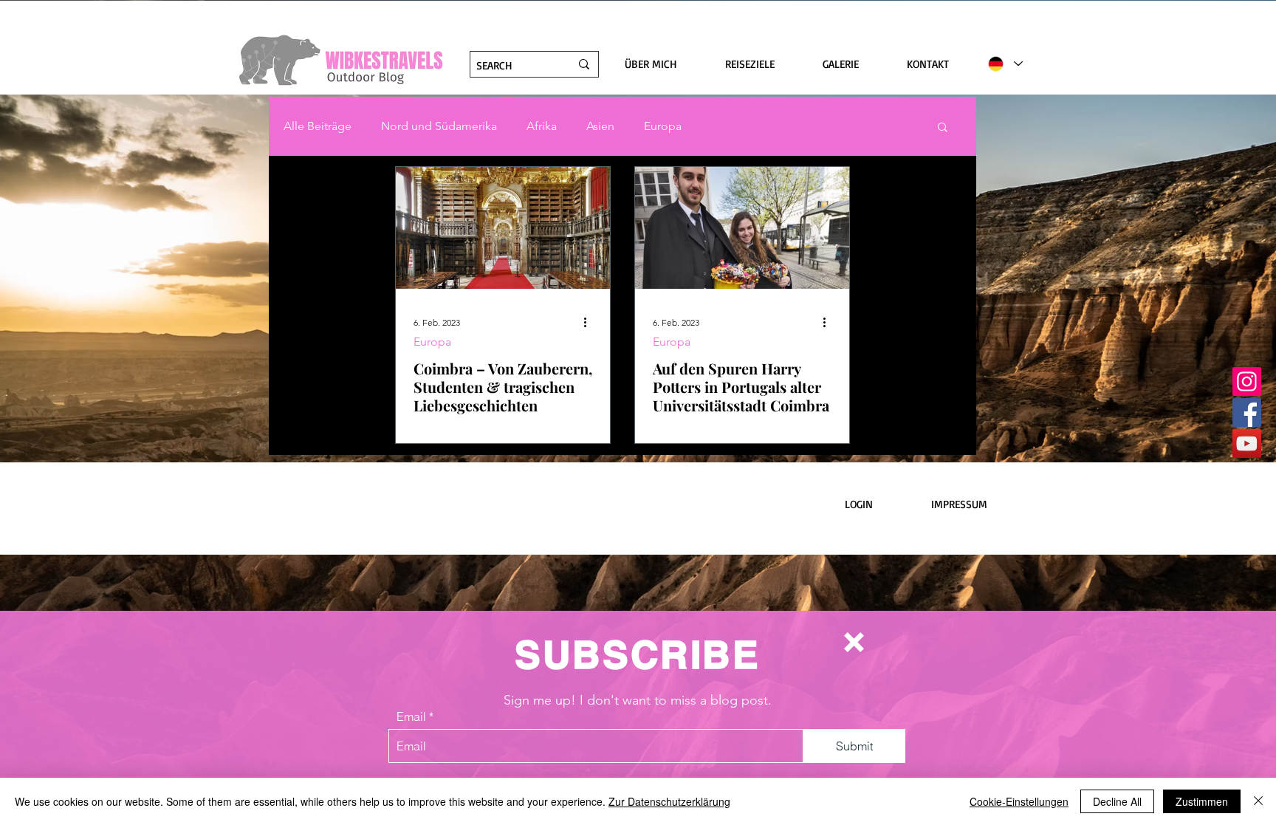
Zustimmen (1202, 801)
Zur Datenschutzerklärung (669, 801)
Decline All (1117, 801)
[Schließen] (1258, 801)
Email (411, 716)
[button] (854, 642)
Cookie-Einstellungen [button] (1019, 801)
